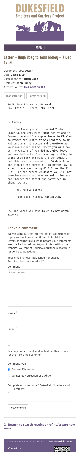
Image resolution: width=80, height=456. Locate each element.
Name (11, 313)
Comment (14, 266)
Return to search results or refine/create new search (39, 426)
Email (11, 329)
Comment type (17, 363)
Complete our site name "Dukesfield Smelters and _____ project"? (39, 387)
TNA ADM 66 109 (34, 87)
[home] (40, 22)
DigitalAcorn (66, 441)
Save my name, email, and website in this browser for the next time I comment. (39, 352)
